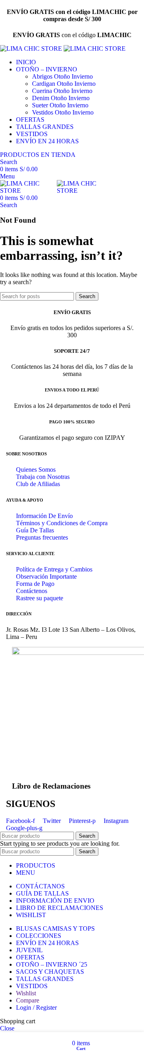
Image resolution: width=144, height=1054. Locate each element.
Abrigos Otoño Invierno (62, 76)
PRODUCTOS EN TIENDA (38, 154)
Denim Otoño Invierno (61, 98)
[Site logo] (32, 48)
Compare (27, 1000)
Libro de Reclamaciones (51, 786)
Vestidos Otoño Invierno (63, 112)
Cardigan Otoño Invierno (64, 83)
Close (7, 1028)
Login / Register (36, 1007)
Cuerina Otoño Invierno (62, 90)
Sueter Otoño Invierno (60, 105)
